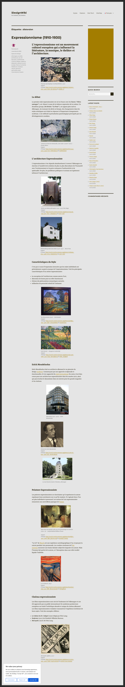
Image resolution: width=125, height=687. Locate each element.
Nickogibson (63, 589)
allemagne (14, 56)
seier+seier (62, 213)
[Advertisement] (101, 54)
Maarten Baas (93, 177)
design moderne (21, 61)
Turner (61, 502)
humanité (23, 65)
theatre (21, 72)
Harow (91, 136)
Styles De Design (16, 53)
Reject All (22, 680)
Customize (11, 680)
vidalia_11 (61, 89)
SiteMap (99, 13)
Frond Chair (92, 152)
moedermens (63, 322)
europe (13, 65)
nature (13, 68)
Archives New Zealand (66, 661)
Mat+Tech (90, 13)
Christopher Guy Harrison (96, 169)
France (18, 65)
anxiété (20, 56)
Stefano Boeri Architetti (95, 111)
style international (62, 374)
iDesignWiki (19, 12)
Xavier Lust (92, 140)
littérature (14, 66)
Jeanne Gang (92, 127)
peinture (18, 68)
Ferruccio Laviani (94, 144)
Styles (75, 13)
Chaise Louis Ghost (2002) (96, 186)
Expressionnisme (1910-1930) (36, 37)
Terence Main (93, 156)
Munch (42, 543)
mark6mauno (62, 151)
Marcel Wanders (93, 161)
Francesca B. (14, 49)
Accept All (33, 680)
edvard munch (21, 63)
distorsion (14, 63)
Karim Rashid (93, 165)
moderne (40, 372)
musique (20, 66)
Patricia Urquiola (93, 148)
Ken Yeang (92, 123)
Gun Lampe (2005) (94, 181)
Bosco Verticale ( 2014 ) (95, 107)
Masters (82, 13)
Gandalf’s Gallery (63, 538)
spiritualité (14, 70)
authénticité (20, 59)
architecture (14, 57)
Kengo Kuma (92, 119)
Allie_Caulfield (64, 356)
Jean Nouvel (92, 131)
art (19, 57)
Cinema (13, 61)
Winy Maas (92, 115)
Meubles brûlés (93, 173)
